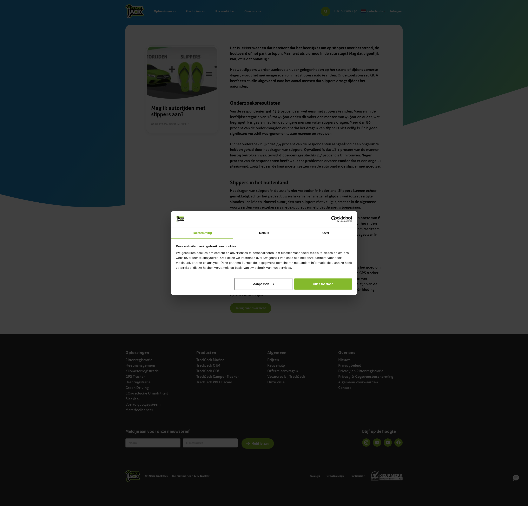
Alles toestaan (323, 284)
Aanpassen (261, 284)
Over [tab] (325, 232)
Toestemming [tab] (202, 232)
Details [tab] (264, 232)
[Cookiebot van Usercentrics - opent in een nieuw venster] (334, 219)
